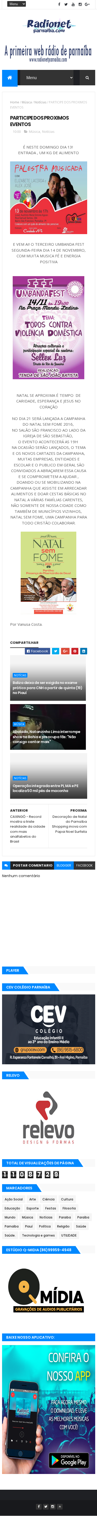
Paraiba (65, 1217)
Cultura (67, 1199)
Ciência (48, 1199)
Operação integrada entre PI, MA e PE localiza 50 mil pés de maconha (45, 788)
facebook (84, 865)
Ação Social (14, 1199)
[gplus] (87, 4)
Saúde (81, 1226)
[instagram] (80, 4)
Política (45, 1226)
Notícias (40, 102)
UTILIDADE (69, 1235)
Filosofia (69, 1208)
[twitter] (66, 4)
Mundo (10, 1217)
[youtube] (73, 4)
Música (27, 102)
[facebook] (59, 4)
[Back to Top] (60, 1507)
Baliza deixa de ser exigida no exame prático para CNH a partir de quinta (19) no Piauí (48, 687)
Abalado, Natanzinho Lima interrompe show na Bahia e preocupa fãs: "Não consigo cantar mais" (46, 736)
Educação (12, 1208)
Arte (32, 1199)
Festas (50, 1208)
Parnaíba (12, 1226)
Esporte (33, 1208)
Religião (63, 1226)
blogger (64, 865)
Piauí (29, 1226)
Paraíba (83, 1217)
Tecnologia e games (38, 1235)
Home (14, 102)
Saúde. (10, 1235)
